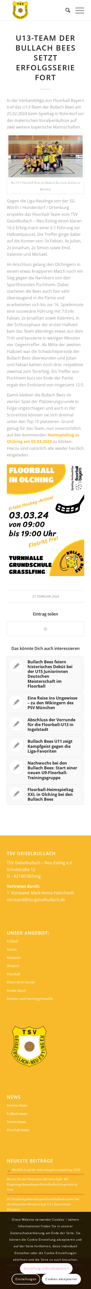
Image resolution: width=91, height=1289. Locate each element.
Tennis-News (16, 1121)
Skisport (13, 965)
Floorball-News (18, 1130)
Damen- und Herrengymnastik (30, 998)
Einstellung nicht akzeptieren (46, 1268)
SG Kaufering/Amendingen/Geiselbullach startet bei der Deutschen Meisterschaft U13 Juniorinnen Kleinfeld (43, 1204)
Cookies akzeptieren (61, 1279)
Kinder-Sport (16, 990)
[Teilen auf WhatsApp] (45, 629)
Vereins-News (17, 1105)
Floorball (13, 974)
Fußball (12, 941)
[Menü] (77, 10)
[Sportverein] (38, 10)
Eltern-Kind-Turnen (21, 982)
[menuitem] (65, 10)
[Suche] (65, 10)
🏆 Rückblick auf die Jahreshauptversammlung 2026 (43, 1169)
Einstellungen (25, 1279)
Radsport (14, 957)
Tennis (12, 949)
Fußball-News (17, 1113)
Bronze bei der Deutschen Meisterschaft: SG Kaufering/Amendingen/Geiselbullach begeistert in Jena (42, 1184)
